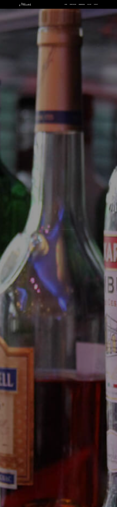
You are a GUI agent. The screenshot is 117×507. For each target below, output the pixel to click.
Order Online (73, 4)
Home (66, 4)
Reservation (82, 4)
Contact (96, 4)
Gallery (89, 4)
